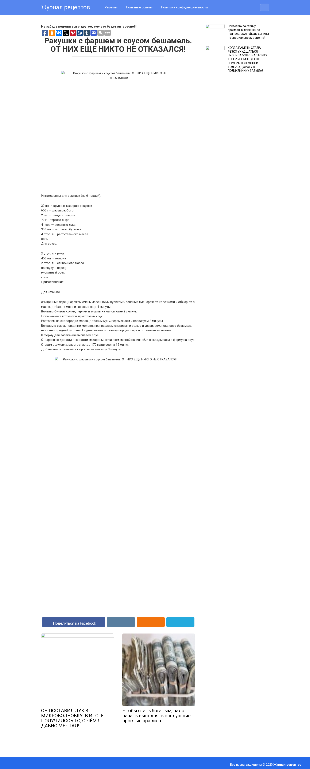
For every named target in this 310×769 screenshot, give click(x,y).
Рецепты (111, 7)
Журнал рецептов (65, 7)
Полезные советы (139, 7)
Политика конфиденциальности (184, 7)
